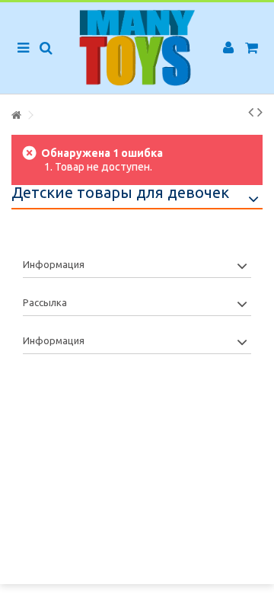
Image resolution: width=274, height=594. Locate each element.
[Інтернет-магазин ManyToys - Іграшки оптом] (137, 48)
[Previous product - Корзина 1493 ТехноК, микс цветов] (250, 112)
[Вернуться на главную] (16, 115)
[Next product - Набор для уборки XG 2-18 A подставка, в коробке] (260, 112)
